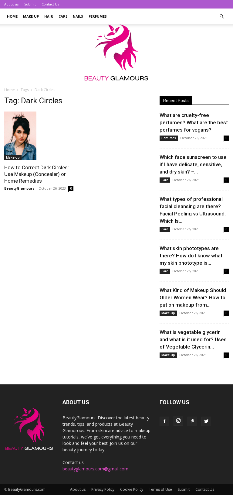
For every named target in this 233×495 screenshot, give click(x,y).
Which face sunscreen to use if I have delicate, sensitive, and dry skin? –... (193, 164)
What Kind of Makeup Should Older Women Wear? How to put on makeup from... (193, 297)
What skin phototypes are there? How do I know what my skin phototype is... (191, 255)
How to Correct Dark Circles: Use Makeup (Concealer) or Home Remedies (36, 174)
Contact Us (50, 4)
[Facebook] (164, 421)
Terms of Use (160, 489)
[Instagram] (178, 421)
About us (11, 4)
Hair (48, 16)
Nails (78, 16)
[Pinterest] (192, 421)
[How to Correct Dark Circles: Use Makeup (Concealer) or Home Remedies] (38, 136)
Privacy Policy (102, 489)
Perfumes (98, 16)
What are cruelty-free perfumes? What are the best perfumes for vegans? (194, 122)
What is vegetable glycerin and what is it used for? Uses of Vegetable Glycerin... (193, 339)
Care (63, 16)
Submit (30, 4)
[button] (221, 16)
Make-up (31, 16)
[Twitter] (206, 421)
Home (12, 16)
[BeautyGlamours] (116, 53)
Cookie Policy (131, 489)
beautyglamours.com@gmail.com (95, 469)
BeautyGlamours (19, 188)
